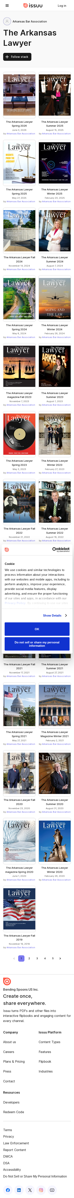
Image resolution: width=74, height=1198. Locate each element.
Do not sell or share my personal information (37, 644)
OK (37, 629)
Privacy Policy (15, 603)
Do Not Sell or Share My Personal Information (35, 1176)
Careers (8, 1052)
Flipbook (45, 1061)
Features (45, 1052)
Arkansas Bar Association (21, 133)
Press (7, 1071)
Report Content (14, 1150)
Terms (7, 1130)
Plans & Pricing (14, 1061)
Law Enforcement (16, 1143)
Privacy (8, 1136)
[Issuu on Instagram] (41, 1190)
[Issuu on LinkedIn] (19, 1190)
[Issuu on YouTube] (52, 1190)
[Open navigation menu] (7, 5)
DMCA (8, 1156)
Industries (46, 1071)
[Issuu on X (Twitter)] (30, 1190)
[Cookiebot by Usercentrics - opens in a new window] (52, 549)
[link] (62, 5)
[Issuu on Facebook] (8, 1190)
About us (9, 1042)
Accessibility (12, 1170)
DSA (6, 1163)
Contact (9, 1081)
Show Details (52, 615)
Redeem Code (13, 1112)
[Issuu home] (33, 5)
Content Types (49, 1042)
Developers (11, 1102)
